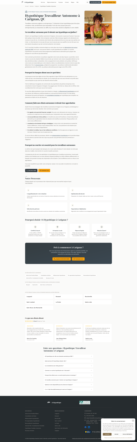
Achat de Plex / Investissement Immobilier (34, 278)
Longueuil (57, 413)
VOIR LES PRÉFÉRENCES (127, 434)
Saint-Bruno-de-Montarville (46, 284)
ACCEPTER (107, 434)
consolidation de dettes (53, 95)
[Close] (133, 421)
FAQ (77, 2)
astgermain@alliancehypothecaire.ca (94, 418)
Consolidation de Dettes (46, 275)
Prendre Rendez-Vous (110, 2)
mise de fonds (39, 65)
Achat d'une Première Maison (32, 275)
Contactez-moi (45, 170)
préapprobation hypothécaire (60, 135)
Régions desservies (51, 2)
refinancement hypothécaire (66, 91)
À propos (60, 2)
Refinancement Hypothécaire (59, 275)
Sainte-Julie (57, 425)
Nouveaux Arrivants (50, 278)
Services (43, 2)
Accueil (26, 6)
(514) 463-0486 (32, 170)
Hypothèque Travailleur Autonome (33, 428)
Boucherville (35, 284)
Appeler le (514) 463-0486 (62, 259)
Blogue (72, 2)
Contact (67, 2)
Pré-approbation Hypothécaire (74, 275)
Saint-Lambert (58, 421)
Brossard (28, 284)
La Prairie (57, 423)
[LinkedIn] (89, 427)
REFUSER (116, 434)
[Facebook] (85, 427)
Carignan (37, 6)
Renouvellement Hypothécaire (89, 275)
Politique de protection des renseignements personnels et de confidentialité (87, 438)
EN (87, 2)
